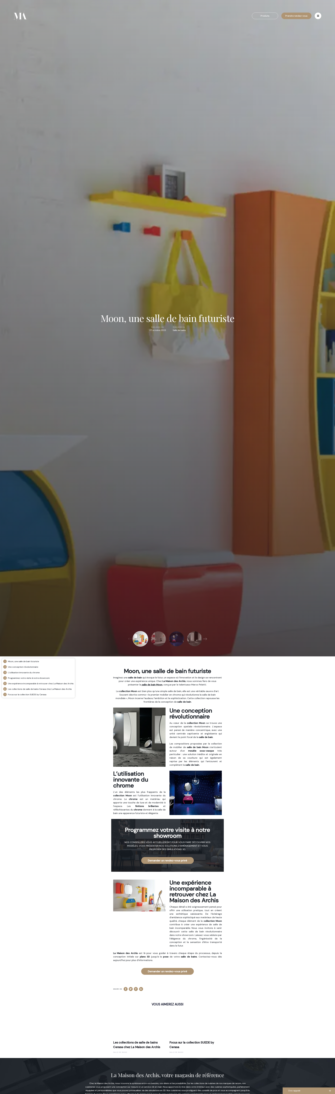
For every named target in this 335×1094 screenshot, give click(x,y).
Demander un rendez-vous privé (167, 860)
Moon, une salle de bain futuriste (23, 661)
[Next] (205, 638)
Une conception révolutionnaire (23, 667)
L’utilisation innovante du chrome (24, 672)
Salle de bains (179, 330)
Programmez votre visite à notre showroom (29, 678)
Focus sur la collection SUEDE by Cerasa (27, 694)
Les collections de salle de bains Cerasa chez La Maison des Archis (40, 689)
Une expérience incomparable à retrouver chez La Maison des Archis (41, 683)
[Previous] (130, 638)
